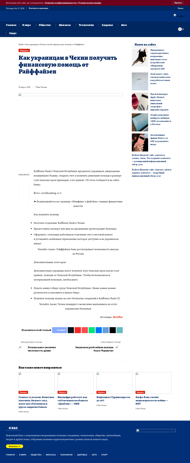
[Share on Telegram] (70, 80)
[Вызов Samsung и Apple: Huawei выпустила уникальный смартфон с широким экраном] (140, 102)
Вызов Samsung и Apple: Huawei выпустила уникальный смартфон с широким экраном (159, 102)
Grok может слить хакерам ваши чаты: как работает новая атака (160, 78)
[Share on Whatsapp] (43, 80)
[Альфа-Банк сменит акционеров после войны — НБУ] (154, 383)
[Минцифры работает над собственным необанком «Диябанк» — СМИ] (76, 383)
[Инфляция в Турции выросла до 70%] (114, 383)
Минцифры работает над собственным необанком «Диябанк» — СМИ (73, 400)
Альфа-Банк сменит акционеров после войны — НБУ (152, 400)
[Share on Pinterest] (37, 80)
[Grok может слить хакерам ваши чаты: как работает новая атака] (140, 81)
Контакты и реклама (38, 8)
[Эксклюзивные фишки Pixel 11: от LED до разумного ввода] (140, 142)
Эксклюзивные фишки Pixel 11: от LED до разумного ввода (159, 139)
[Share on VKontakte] (64, 80)
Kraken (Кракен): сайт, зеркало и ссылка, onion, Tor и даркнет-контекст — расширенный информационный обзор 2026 (151, 160)
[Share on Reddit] (59, 80)
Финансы (24, 50)
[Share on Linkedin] (48, 80)
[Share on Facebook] (21, 80)
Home (21, 44)
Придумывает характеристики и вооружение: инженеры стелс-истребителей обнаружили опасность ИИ (159, 59)
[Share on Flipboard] (32, 80)
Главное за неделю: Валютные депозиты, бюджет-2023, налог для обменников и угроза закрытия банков (36, 402)
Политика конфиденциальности (61, 2)
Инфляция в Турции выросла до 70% (113, 398)
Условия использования (89, 2)
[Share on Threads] (75, 80)
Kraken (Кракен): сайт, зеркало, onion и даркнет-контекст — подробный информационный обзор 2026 (151, 172)
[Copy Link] (81, 80)
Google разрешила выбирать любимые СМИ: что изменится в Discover (160, 119)
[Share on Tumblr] (54, 80)
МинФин (118, 317)
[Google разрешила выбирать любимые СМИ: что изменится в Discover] (140, 122)
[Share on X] (26, 80)
